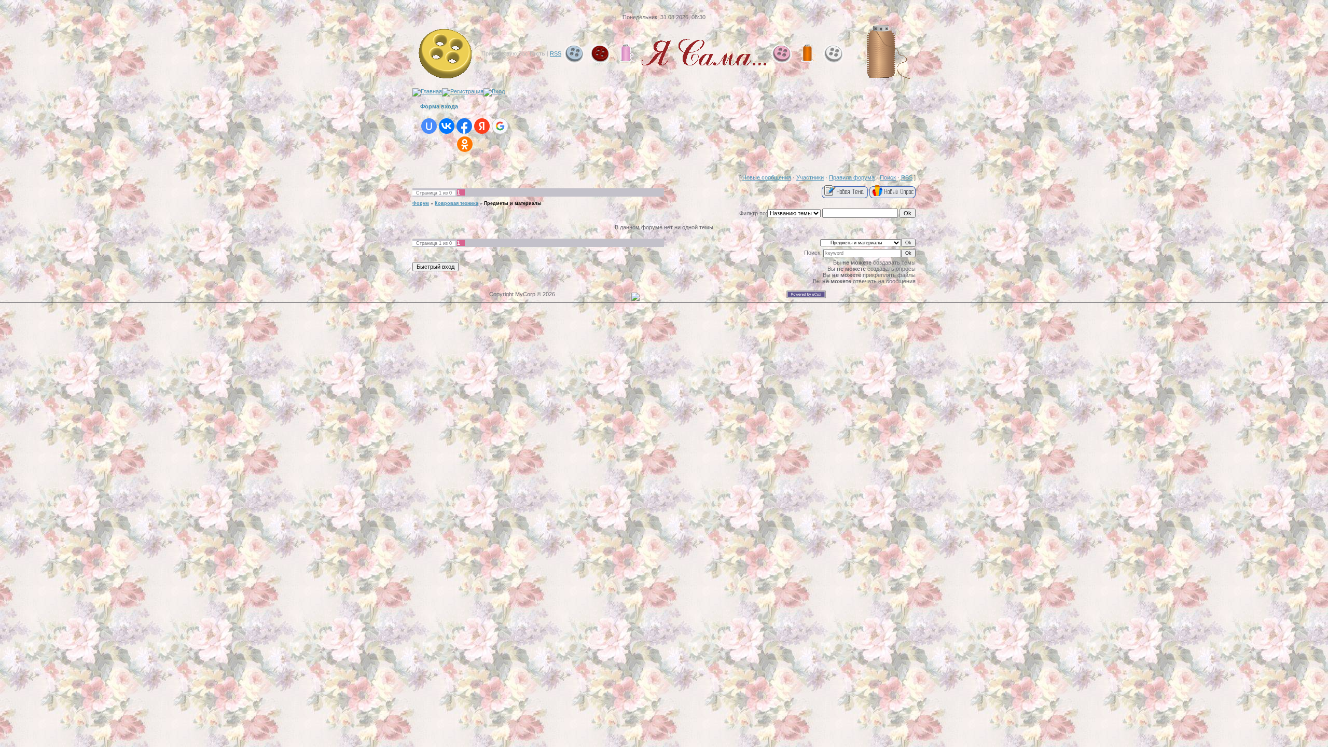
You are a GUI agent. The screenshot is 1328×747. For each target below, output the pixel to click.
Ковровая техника (456, 203)
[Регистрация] (462, 91)
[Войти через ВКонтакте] (446, 126)
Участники (810, 177)
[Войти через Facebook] (464, 126)
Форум (420, 203)
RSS (555, 53)
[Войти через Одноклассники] (465, 144)
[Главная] (427, 91)
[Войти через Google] (500, 126)
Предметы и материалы (513, 203)
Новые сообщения (766, 177)
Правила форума (852, 177)
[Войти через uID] (429, 126)
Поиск (888, 177)
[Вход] (494, 91)
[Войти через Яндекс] (482, 126)
